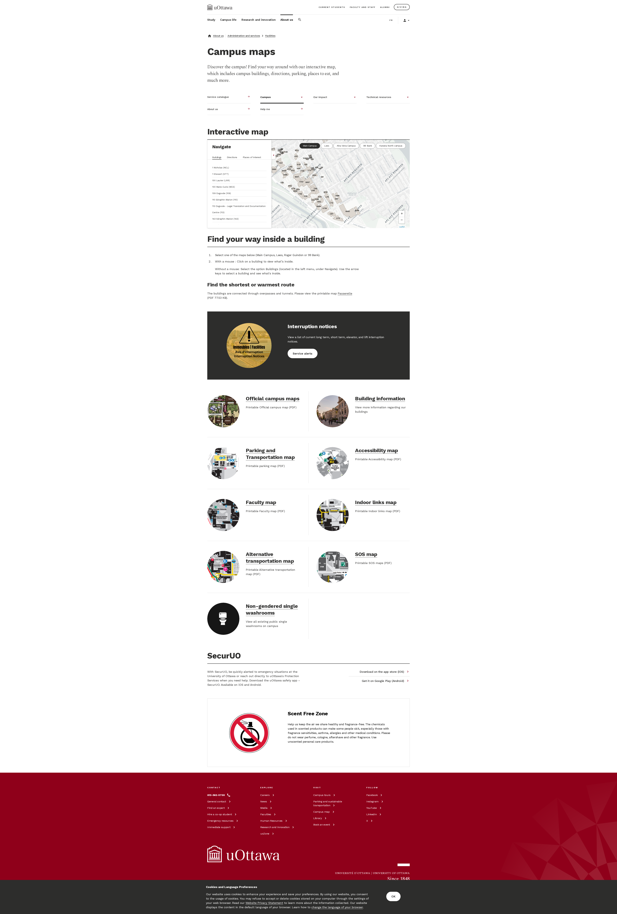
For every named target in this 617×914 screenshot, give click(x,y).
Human (271, 820)
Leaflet (402, 226)
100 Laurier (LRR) (221, 180)
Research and (274, 827)
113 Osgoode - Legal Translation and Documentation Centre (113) (239, 209)
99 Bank (367, 145)
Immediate (218, 827)
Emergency (220, 820)
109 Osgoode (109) (221, 193)
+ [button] (402, 213)
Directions (232, 157)
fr (391, 20)
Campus (322, 795)
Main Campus (310, 145)
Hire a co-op (219, 814)
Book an (321, 824)
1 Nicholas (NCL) (220, 167)
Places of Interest (252, 157)
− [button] (402, 220)
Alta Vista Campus (346, 145)
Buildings (216, 157)
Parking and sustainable (327, 803)
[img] (219, 7)
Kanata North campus (390, 145)
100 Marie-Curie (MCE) (223, 187)
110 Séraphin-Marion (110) (225, 200)
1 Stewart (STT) (220, 174)
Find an (216, 807)
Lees (326, 145)
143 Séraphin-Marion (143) (225, 219)
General (216, 801)
